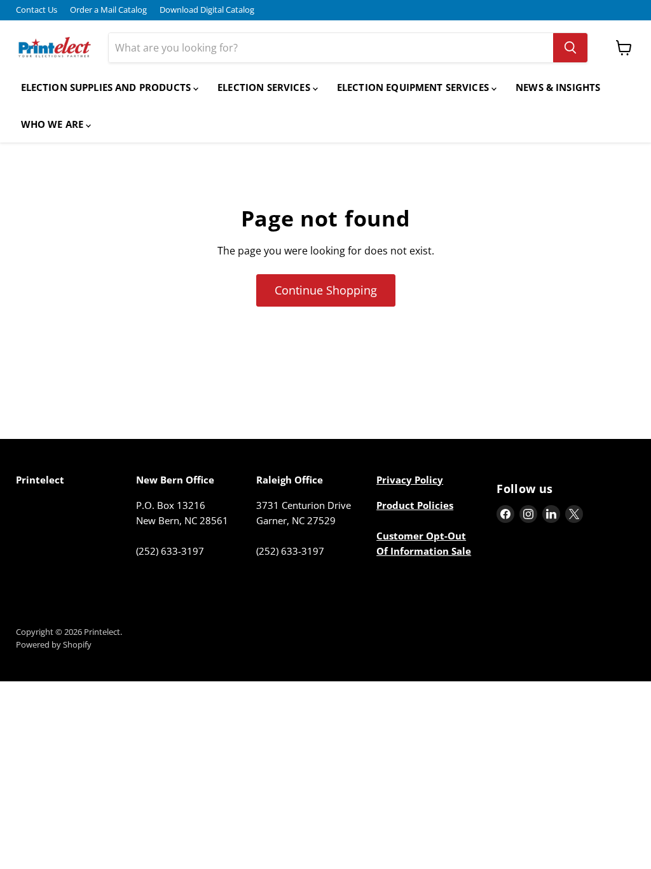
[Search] (570, 47)
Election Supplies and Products (107, 87)
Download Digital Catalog (207, 10)
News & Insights (558, 87)
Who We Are (53, 124)
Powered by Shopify (54, 644)
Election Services (265, 87)
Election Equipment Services (414, 87)
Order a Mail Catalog (108, 10)
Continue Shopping (326, 290)
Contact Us (36, 10)
